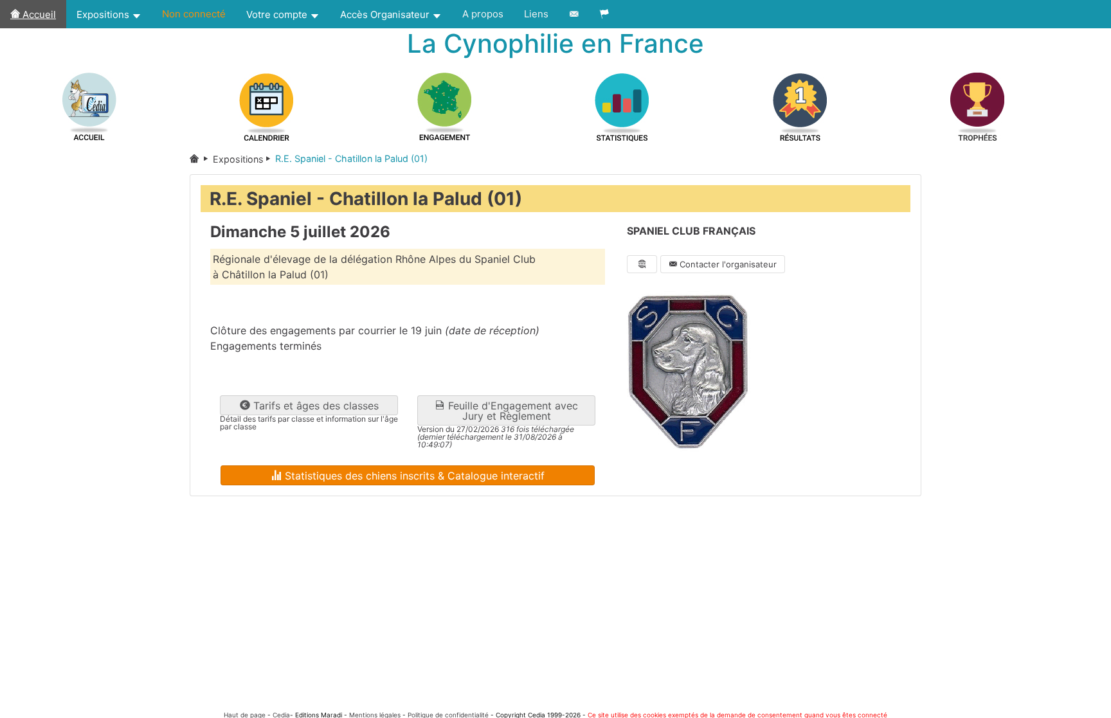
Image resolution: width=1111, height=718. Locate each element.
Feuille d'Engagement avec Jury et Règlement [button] (511, 410)
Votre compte (278, 14)
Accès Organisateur (386, 14)
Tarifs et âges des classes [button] (314, 405)
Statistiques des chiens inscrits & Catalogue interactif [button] (413, 475)
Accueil (38, 14)
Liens (536, 14)
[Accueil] (201, 159)
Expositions (104, 14)
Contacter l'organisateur (727, 264)
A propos (482, 14)
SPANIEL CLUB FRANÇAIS (691, 230)
